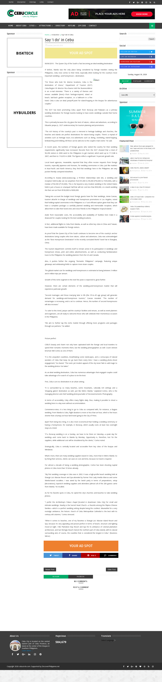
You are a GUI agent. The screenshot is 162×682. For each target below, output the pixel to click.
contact (50, 2)
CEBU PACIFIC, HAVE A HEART (139, 168)
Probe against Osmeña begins (140, 216)
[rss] (150, 2)
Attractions (45, 26)
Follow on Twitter (129, 52)
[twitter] (134, 2)
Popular (137, 81)
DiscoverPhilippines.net (51, 666)
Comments (149, 81)
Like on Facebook (128, 56)
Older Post (112, 569)
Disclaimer (21, 2)
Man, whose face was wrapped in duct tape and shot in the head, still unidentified (142, 148)
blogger (56, 577)
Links (42, 2)
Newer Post (49, 569)
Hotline (71, 26)
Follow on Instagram (130, 66)
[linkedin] (29, 654)
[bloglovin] (140, 666)
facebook (80, 577)
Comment (112, 556)
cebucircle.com (24, 666)
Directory (60, 26)
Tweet (56, 556)
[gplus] (138, 2)
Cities (32, 26)
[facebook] (129, 2)
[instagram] (146, 2)
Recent (125, 81)
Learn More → (27, 650)
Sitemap (32, 2)
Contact (93, 26)
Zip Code (82, 26)
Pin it (93, 556)
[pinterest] (142, 2)
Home (11, 2)
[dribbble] (144, 666)
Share (74, 556)
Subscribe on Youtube (130, 61)
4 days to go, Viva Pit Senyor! (140, 187)
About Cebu (21, 26)
